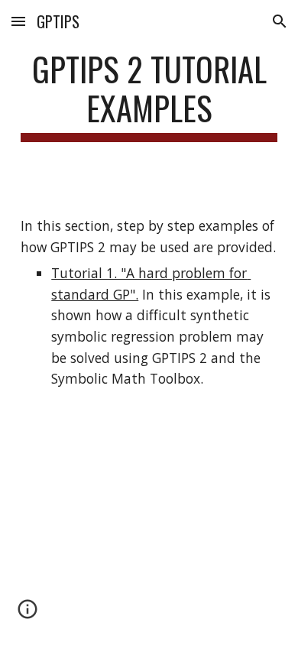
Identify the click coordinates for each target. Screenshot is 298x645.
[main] (149, 95)
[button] (18, 21)
